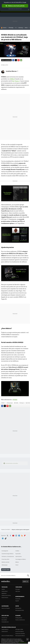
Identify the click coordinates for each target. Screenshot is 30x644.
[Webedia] (5, 582)
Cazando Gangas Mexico (7, 553)
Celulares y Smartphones (8, 556)
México (17, 562)
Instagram (16, 535)
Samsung (20, 27)
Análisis (17, 551)
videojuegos (4, 565)
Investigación (5, 551)
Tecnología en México (20, 559)
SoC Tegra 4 (16, 81)
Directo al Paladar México (7, 635)
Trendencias (4, 617)
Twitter (16, 60)
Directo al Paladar (6, 608)
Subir (24, 581)
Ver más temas (6, 569)
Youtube (13, 535)
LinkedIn (3, 538)
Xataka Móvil (4, 591)
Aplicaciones (18, 556)
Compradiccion (5, 622)
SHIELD (12, 79)
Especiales (18, 553)
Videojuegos (10, 403)
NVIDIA (15, 399)
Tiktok (5, 538)
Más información (23, 642)
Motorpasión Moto (19, 610)
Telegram (19, 535)
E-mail (21, 60)
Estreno (4, 27)
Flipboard (18, 60)
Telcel (16, 565)
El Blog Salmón (18, 617)
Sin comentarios (7, 60)
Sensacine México (19, 631)
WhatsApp (11, 27)
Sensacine (17, 598)
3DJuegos (17, 589)
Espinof (17, 600)
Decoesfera (4, 619)
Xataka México (5, 629)
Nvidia (16, 403)
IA (15, 27)
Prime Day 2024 (5, 559)
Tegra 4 (22, 403)
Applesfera (4, 593)
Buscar (28, 575)
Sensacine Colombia (20, 633)
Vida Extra (17, 591)
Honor (26, 27)
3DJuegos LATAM (19, 629)
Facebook (13, 60)
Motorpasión (18, 608)
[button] (11, 71)
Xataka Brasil (5, 631)
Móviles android (5, 562)
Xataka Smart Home (6, 595)
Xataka (3, 589)
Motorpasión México (20, 635)
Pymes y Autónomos (20, 619)
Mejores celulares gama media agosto (20, 529)
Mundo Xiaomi (5, 597)
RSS (22, 535)
